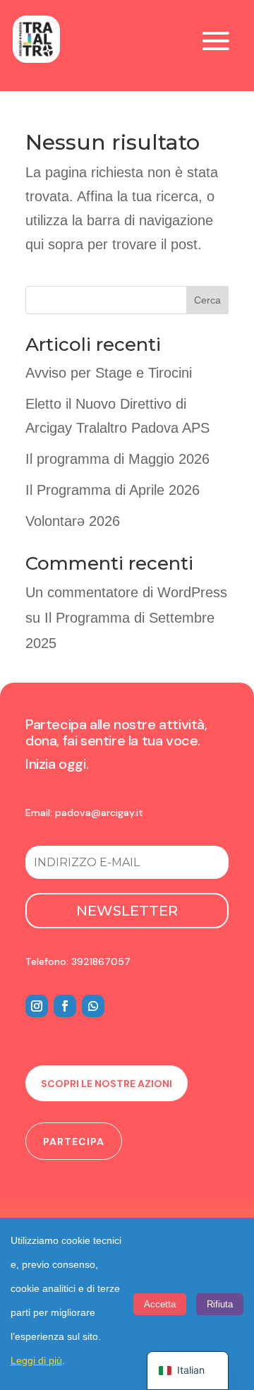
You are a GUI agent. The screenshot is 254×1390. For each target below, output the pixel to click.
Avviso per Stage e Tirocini (108, 373)
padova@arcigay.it (99, 812)
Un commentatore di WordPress (126, 592)
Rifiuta (220, 1304)
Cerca (207, 300)
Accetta (160, 1304)
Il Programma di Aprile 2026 (112, 490)
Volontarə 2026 (72, 521)
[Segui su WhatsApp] (93, 1006)
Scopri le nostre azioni (106, 1083)
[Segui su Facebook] (65, 1006)
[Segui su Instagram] (36, 1006)
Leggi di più (36, 1360)
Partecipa (73, 1141)
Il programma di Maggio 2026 (117, 459)
